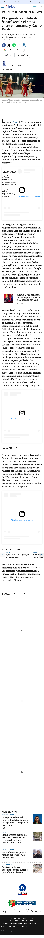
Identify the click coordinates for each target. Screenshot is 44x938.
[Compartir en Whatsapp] (14, 45)
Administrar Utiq (34, 927)
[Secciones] (2, 7)
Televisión (26, 594)
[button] (2, 555)
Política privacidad (16, 923)
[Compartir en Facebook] (4, 45)
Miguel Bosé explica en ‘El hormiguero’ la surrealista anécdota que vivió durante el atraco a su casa (9, 181)
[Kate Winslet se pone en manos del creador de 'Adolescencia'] (37, 853)
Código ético (12, 927)
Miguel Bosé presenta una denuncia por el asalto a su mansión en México (9, 193)
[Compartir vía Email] (24, 45)
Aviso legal (4, 923)
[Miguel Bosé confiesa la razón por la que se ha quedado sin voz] (8, 298)
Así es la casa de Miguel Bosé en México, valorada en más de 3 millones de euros (17, 556)
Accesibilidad (22, 927)
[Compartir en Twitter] (9, 45)
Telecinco (16, 594)
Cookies (3, 927)
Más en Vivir (10, 811)
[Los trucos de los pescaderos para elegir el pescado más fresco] (37, 868)
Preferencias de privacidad (9, 931)
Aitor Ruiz (11, 65)
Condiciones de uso (30, 923)
